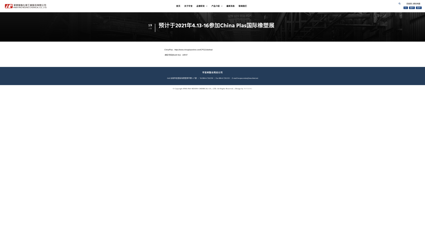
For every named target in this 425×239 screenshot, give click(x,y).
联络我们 (243, 6)
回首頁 (409, 4)
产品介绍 (216, 6)
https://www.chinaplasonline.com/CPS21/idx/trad (193, 50)
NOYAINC (248, 89)
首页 (178, 6)
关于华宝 (188, 6)
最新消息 (230, 6)
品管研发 (200, 6)
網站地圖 (416, 4)
